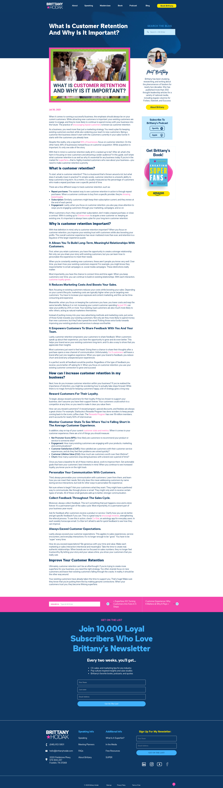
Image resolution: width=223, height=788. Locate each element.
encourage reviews (110, 515)
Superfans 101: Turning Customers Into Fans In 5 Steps (124, 604)
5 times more (84, 215)
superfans (63, 160)
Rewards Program (97, 414)
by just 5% (122, 305)
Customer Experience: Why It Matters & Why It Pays (157, 602)
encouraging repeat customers (87, 124)
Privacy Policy (121, 785)
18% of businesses (89, 142)
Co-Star (95, 518)
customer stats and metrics (96, 430)
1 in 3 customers (115, 352)
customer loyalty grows (59, 279)
